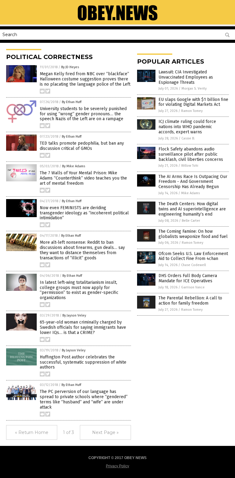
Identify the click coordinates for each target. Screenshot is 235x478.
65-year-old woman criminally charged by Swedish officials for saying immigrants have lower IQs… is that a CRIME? (83, 327)
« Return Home (31, 432)
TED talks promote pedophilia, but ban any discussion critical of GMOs (82, 146)
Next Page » (105, 432)
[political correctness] (117, 20)
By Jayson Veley (74, 315)
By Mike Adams (73, 166)
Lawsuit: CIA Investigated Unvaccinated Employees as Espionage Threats (186, 77)
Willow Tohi (189, 166)
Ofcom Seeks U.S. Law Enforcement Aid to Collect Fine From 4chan (193, 256)
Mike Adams (190, 193)
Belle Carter (191, 221)
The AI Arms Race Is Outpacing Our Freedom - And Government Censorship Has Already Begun (193, 182)
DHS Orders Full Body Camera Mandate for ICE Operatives (188, 278)
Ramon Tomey (192, 111)
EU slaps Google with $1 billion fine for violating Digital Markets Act (193, 102)
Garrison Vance (193, 287)
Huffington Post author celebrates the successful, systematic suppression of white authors (83, 362)
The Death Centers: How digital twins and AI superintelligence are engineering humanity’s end (192, 209)
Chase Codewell (193, 265)
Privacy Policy (117, 466)
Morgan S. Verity (194, 89)
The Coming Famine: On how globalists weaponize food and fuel (193, 234)
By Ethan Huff (71, 102)
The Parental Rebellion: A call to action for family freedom (190, 300)
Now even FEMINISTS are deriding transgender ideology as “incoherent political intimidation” (84, 213)
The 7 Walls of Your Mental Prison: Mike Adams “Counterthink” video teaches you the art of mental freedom (83, 178)
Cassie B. (188, 138)
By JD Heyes (70, 67)
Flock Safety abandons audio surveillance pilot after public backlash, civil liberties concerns (191, 154)
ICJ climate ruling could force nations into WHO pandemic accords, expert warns (187, 127)
